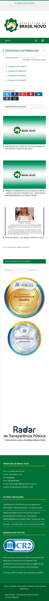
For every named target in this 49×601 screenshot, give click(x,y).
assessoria (20, 560)
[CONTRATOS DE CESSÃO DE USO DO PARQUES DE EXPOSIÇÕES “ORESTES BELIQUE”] (24, 130)
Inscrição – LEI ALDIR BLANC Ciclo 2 (16, 524)
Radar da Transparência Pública (31, 572)
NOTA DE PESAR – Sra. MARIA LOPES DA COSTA (24, 237)
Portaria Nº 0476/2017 (17, 75)
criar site (18, 557)
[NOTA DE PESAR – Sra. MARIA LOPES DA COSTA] (24, 221)
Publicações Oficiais (38, 60)
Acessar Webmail (11, 597)
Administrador (12, 58)
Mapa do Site (10, 594)
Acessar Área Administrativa (27, 594)
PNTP (14, 572)
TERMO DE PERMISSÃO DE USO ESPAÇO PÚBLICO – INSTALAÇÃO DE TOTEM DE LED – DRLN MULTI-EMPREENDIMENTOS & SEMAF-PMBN (25, 6)
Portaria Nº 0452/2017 (17, 80)
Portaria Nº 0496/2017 (17, 71)
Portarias (26, 60)
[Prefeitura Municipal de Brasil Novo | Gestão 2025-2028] (25, 24)
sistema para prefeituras (34, 557)
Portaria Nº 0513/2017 (17, 66)
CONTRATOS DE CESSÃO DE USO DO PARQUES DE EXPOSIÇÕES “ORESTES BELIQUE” (25, 147)
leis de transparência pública (14, 567)
